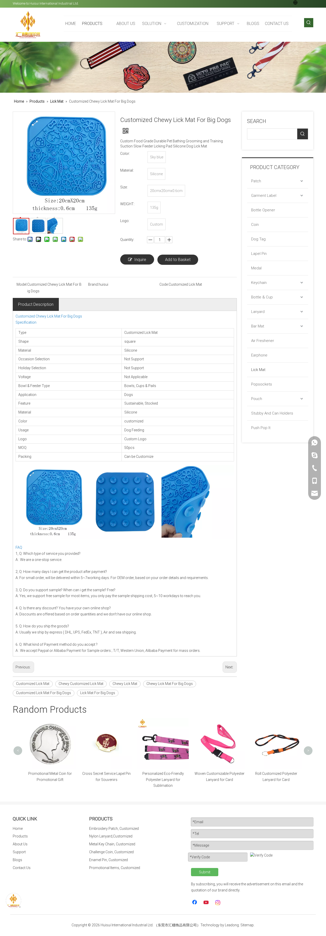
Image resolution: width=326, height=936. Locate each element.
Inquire (140, 259)
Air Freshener (262, 340)
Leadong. (232, 925)
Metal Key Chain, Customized (112, 844)
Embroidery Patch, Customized (114, 829)
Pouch (256, 398)
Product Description (35, 304)
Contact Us (22, 868)
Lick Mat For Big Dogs (97, 693)
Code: (164, 284)
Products (20, 836)
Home (18, 829)
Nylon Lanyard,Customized (110, 836)
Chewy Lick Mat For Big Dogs (169, 684)
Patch (256, 181)
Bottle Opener (263, 210)
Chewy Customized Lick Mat (81, 684)
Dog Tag (258, 239)
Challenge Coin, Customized (111, 852)
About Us (20, 844)
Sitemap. (247, 925)
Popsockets (261, 384)
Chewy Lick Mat (125, 684)
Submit (204, 872)
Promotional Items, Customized (114, 868)
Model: (22, 284)
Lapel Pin (259, 253)
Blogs (17, 860)
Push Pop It (260, 427)
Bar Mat (257, 326)
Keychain (259, 282)
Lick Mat (258, 369)
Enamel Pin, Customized (108, 860)
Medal (256, 268)
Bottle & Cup (262, 297)
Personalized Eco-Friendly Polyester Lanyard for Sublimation (163, 780)
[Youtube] (206, 903)
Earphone (259, 355)
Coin (255, 224)
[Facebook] (195, 903)
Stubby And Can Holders (272, 413)
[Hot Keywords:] (308, 22)
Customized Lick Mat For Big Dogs (43, 693)
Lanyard (258, 311)
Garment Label (263, 195)
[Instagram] (218, 903)
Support (19, 852)
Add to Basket (178, 259)
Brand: (93, 284)
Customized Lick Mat (32, 684)
